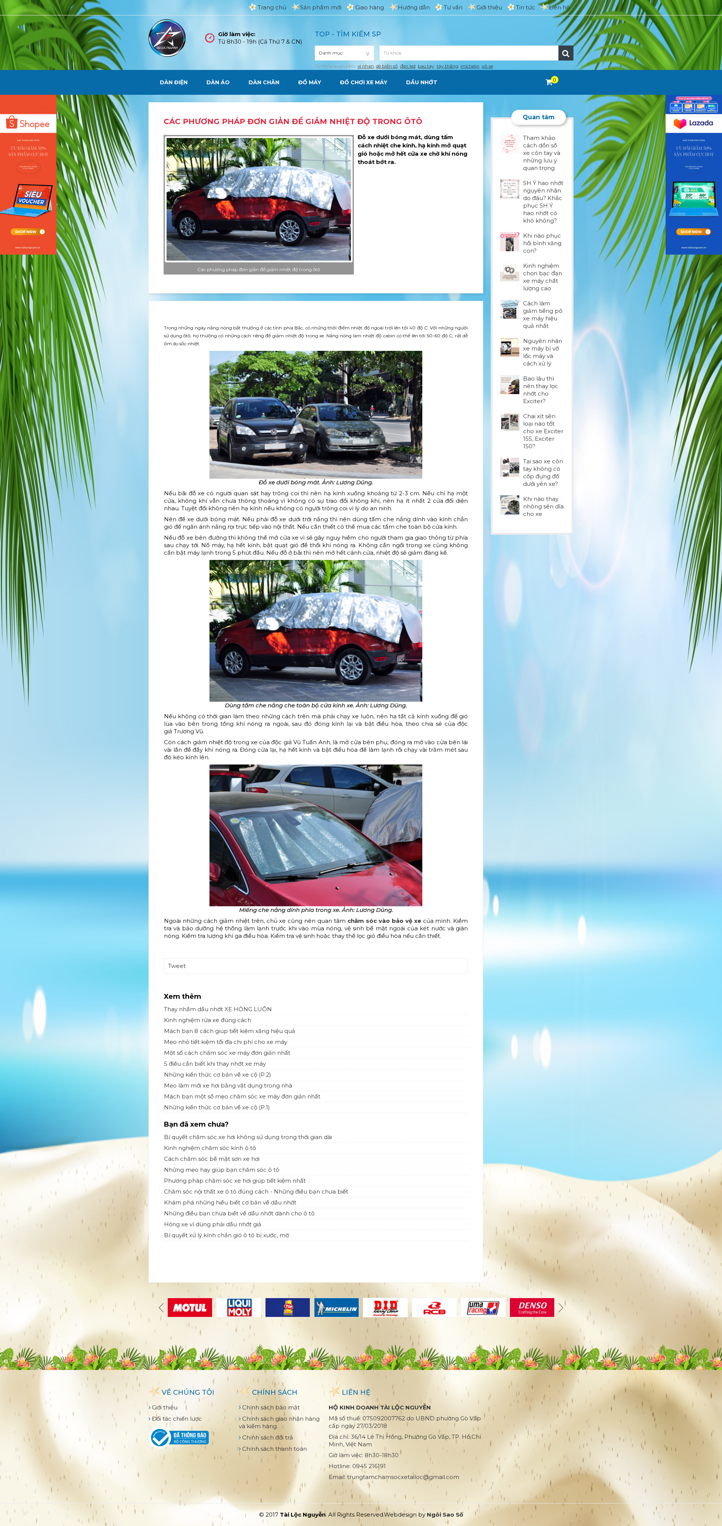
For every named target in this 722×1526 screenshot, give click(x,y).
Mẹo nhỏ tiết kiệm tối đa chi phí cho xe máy (225, 1041)
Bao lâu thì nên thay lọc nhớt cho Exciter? (540, 390)
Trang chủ (272, 7)
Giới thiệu (489, 7)
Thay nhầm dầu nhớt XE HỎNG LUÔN (218, 1009)
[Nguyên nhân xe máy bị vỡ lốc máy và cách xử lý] (509, 346)
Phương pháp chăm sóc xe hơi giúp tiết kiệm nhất (235, 1180)
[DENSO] (532, 1307)
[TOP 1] (287, 1307)
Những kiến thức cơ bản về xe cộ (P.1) (217, 1107)
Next (560, 1307)
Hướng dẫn (414, 7)
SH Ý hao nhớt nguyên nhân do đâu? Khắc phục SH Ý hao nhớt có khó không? (543, 201)
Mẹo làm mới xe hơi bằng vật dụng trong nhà (228, 1085)
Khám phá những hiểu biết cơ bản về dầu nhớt (230, 1202)
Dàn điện (174, 82)
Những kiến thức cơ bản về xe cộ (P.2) (217, 1074)
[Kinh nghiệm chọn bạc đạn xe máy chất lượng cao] (509, 271)
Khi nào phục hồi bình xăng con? (542, 243)
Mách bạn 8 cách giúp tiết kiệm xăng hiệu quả (229, 1031)
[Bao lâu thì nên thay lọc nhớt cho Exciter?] (509, 383)
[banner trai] (28, 173)
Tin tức (525, 7)
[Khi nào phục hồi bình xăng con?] (509, 240)
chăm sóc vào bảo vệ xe (384, 920)
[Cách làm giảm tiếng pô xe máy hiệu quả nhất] (509, 308)
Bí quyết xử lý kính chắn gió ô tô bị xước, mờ (226, 1235)
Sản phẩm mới (320, 7)
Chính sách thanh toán (274, 1448)
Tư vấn (453, 7)
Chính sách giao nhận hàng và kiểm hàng (279, 1422)
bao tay (426, 66)
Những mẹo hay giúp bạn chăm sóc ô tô (221, 1169)
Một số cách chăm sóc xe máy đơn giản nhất (227, 1052)
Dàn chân (264, 82)
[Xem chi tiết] (549, 81)
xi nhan (366, 66)
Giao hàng (369, 7)
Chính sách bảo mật (270, 1407)
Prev (162, 1307)
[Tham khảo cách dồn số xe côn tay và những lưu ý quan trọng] (509, 143)
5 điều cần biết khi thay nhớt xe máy (215, 1063)
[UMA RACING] (483, 1307)
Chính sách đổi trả (267, 1437)
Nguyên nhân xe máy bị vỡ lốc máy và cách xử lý (542, 352)
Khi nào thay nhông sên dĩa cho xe (543, 506)
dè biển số (387, 66)
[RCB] (434, 1307)
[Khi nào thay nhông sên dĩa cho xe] (509, 504)
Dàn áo (218, 82)
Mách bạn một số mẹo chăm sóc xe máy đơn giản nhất (242, 1096)
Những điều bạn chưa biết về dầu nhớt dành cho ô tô (239, 1213)
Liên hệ (559, 7)
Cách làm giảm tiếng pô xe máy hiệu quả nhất (543, 314)
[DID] (385, 1307)
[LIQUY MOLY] (239, 1307)
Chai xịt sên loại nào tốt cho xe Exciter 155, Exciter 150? (543, 431)
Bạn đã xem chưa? (196, 1124)
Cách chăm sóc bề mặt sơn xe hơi (211, 1158)
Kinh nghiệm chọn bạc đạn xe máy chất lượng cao (542, 277)
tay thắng (447, 66)
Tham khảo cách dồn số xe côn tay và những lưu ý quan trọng (541, 152)
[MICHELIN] (336, 1307)
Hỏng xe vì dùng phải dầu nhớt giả (212, 1224)
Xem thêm (182, 996)
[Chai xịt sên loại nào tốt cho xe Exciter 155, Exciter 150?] (509, 421)
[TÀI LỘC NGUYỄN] (167, 37)
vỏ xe (487, 66)
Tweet (177, 965)
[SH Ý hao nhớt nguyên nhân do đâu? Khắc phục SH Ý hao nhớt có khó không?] (509, 188)
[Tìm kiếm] (565, 53)
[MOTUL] (190, 1307)
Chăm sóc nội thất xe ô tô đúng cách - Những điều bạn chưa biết (256, 1191)
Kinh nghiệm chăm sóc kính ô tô (210, 1147)
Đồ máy (309, 82)
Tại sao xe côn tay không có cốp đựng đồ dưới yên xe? (543, 472)
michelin (470, 66)
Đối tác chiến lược (176, 1418)
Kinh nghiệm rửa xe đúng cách (207, 1020)
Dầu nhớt (421, 82)
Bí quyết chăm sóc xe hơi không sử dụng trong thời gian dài (248, 1137)
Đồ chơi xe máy (363, 82)
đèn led (408, 66)
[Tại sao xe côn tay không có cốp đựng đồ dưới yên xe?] (509, 466)
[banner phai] (694, 173)
